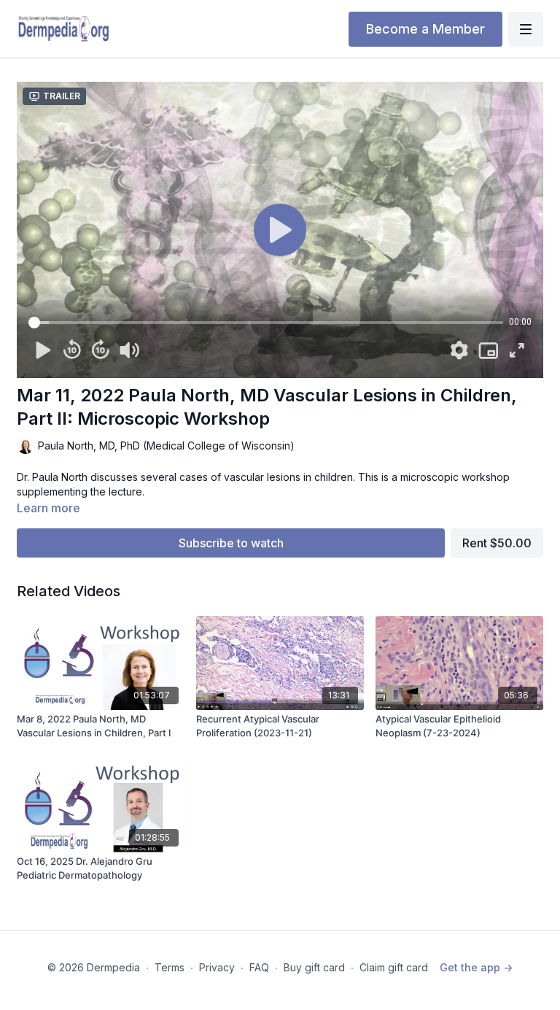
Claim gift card (393, 967)
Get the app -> (476, 967)
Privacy (217, 967)
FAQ (259, 967)
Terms (169, 967)
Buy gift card (314, 967)
